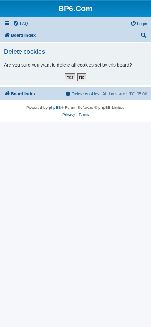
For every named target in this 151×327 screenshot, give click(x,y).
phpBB (55, 107)
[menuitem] (20, 23)
